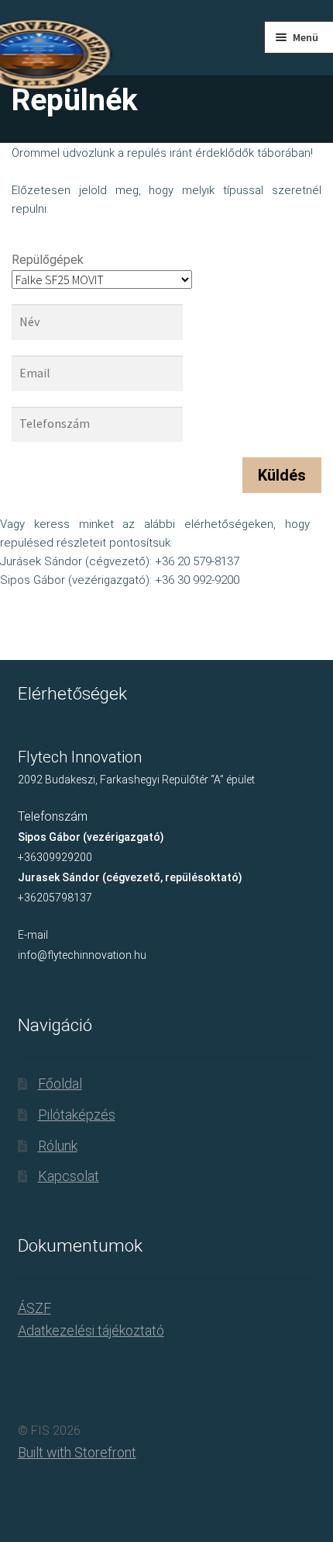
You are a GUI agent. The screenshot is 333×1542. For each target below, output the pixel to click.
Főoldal (60, 1083)
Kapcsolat (68, 1176)
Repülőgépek (48, 259)
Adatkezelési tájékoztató (91, 1330)
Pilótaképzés (76, 1114)
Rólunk (57, 1145)
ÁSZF (34, 1308)
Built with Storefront (77, 1452)
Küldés (282, 475)
